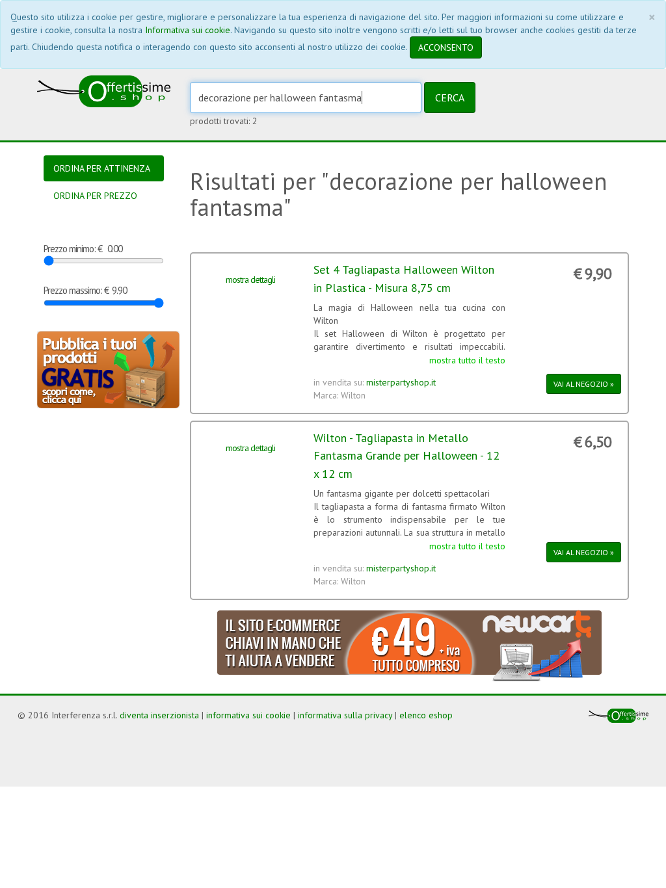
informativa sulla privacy (345, 715)
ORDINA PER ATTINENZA (101, 168)
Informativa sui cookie (187, 30)
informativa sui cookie (248, 715)
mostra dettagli (250, 279)
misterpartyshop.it (401, 382)
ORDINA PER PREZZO (95, 196)
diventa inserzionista (159, 715)
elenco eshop (426, 715)
